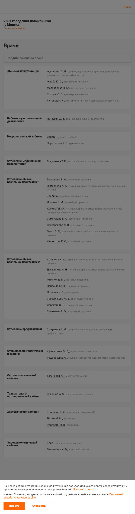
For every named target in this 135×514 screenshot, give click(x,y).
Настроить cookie (84, 489)
